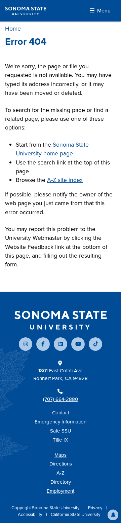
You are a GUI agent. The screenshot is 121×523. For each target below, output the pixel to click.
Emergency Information (60, 421)
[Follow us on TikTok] (95, 344)
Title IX (60, 440)
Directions (60, 464)
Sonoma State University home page (52, 149)
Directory (60, 482)
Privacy (96, 508)
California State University (75, 514)
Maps (60, 455)
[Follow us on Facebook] (43, 344)
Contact (60, 412)
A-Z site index (65, 180)
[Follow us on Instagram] (25, 344)
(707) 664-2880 (60, 399)
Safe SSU (60, 431)
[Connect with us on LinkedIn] (60, 344)
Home (13, 28)
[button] (113, 515)
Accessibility (30, 514)
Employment (60, 491)
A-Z (60, 473)
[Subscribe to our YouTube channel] (78, 344)
